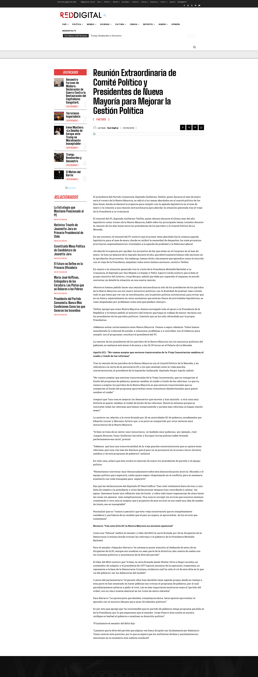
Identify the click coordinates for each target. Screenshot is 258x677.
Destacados (72, 106)
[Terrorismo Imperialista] (59, 116)
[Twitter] (191, 5)
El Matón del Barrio (73, 173)
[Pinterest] (195, 127)
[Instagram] (188, 5)
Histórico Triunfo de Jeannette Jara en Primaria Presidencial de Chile (68, 230)
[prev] (189, 35)
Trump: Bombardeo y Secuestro (106, 35)
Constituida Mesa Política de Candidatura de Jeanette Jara (69, 250)
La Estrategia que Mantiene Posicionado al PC (69, 211)
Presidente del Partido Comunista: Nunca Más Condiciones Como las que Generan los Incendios (69, 304)
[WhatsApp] (201, 127)
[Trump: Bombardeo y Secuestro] (59, 157)
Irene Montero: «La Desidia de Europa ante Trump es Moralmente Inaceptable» (75, 135)
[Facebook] (184, 5)
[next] (193, 35)
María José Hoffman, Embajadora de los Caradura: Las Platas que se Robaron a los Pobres (69, 283)
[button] (105, 15)
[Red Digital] (95, 128)
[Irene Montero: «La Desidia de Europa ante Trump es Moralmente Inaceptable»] (59, 130)
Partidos (101, 119)
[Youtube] (199, 5)
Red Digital (112, 128)
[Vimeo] (195, 5)
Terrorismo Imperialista (73, 114)
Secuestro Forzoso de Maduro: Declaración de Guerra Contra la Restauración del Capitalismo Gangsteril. (76, 91)
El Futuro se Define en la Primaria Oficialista (68, 266)
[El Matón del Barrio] (59, 174)
